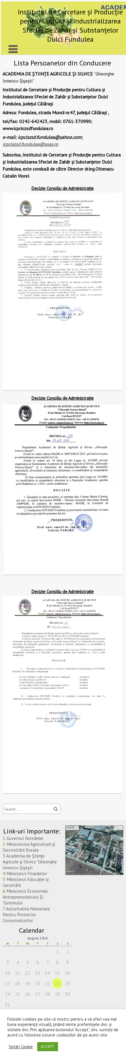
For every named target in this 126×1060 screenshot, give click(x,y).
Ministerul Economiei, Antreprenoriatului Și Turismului (25, 897)
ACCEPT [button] (48, 1046)
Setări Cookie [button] (21, 1046)
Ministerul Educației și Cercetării (26, 882)
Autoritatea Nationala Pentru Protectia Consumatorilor (26, 914)
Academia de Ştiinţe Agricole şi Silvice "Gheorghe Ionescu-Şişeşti (30, 861)
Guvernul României (24, 838)
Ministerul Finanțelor (26, 873)
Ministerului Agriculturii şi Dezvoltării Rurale (29, 847)
